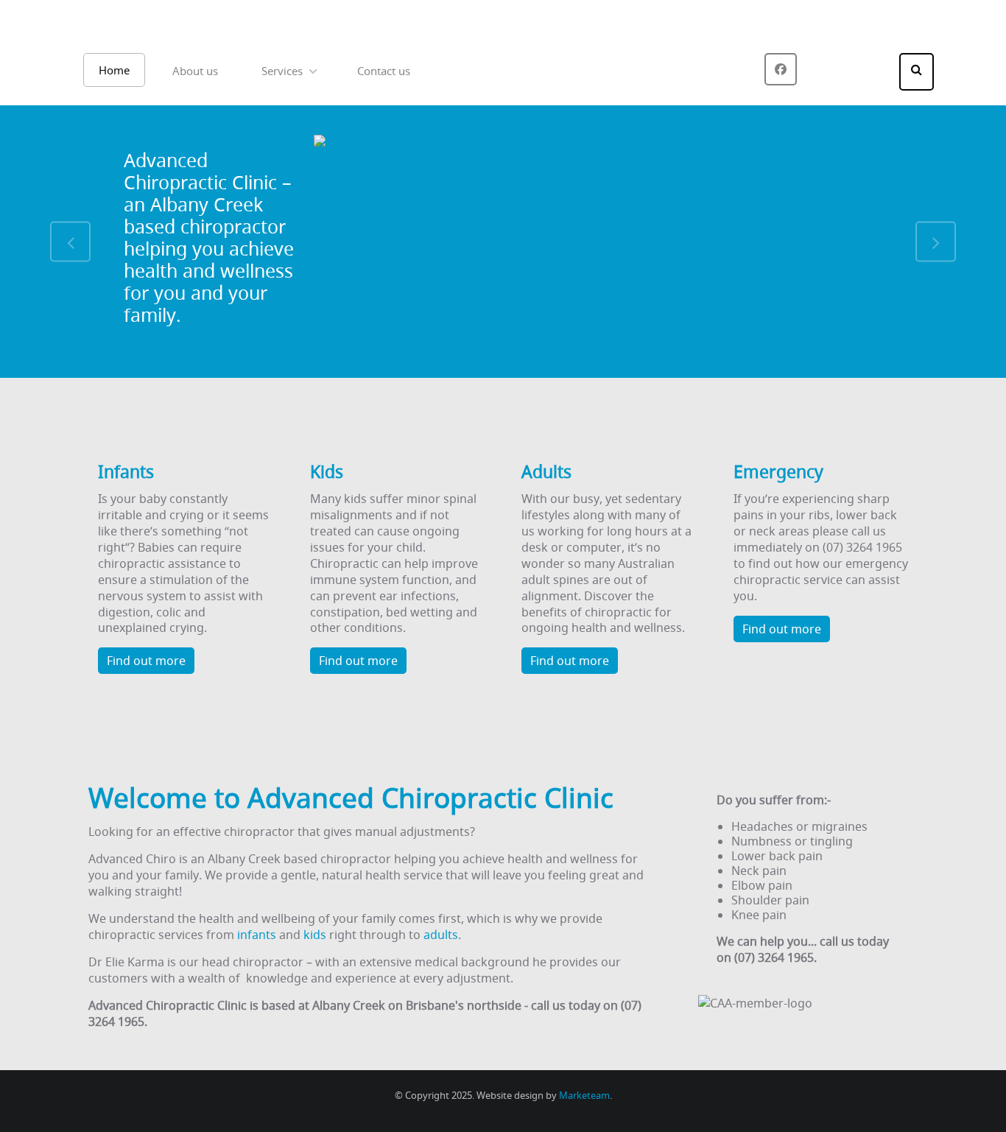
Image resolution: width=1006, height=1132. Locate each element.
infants (256, 935)
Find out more (146, 661)
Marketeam (584, 1095)
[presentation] (70, 242)
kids (314, 935)
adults (440, 935)
